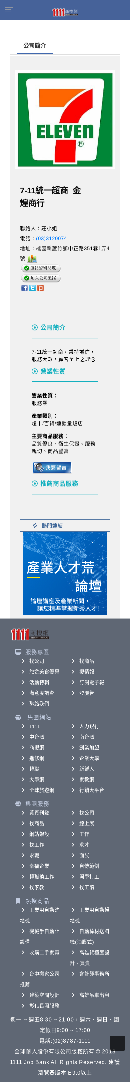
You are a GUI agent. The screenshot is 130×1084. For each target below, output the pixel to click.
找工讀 (86, 887)
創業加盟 (89, 747)
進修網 (36, 758)
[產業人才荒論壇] (65, 573)
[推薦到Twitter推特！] (32, 287)
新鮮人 (86, 769)
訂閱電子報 (92, 682)
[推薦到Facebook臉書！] (24, 287)
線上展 (86, 823)
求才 (84, 844)
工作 (84, 834)
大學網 (36, 779)
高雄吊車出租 (94, 995)
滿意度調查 (42, 693)
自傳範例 (89, 866)
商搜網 (36, 747)
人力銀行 (89, 726)
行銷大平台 (92, 790)
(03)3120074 (51, 238)
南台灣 (86, 737)
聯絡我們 (39, 703)
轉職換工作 (42, 876)
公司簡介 (34, 46)
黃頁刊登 (39, 812)
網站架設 (39, 834)
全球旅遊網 (42, 790)
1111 (34, 726)
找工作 (36, 844)
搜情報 (86, 671)
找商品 (86, 661)
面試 (84, 855)
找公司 (36, 661)
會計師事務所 (94, 974)
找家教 (36, 887)
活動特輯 (39, 682)
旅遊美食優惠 (44, 671)
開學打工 (89, 876)
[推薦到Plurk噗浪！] (41, 287)
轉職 (34, 769)
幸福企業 (39, 866)
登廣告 (86, 693)
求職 (34, 855)
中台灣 (36, 737)
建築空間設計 (44, 995)
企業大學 (89, 758)
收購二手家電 (44, 952)
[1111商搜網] (65, 12)
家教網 (86, 779)
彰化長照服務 (44, 1005)
